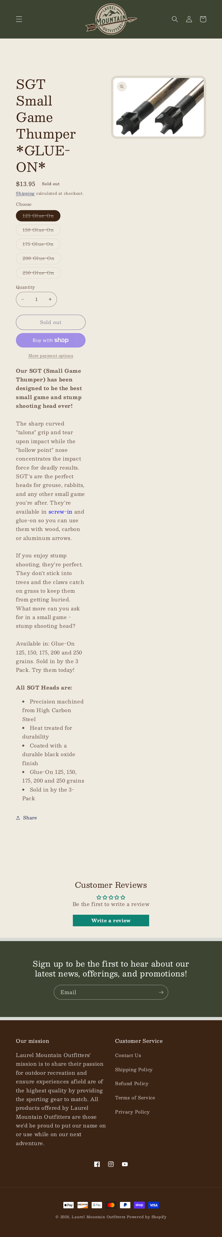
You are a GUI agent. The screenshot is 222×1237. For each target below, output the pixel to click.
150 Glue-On (41, 231)
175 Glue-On (41, 245)
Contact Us (128, 1055)
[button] (19, 19)
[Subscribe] (161, 992)
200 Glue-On (42, 259)
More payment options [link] (50, 355)
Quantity (25, 287)
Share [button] (30, 817)
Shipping (25, 193)
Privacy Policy (132, 1112)
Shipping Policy (134, 1069)
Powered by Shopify (146, 1217)
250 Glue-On (42, 274)
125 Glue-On (41, 216)
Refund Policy (132, 1083)
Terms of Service (135, 1097)
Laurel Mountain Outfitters (98, 1217)
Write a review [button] (111, 920)
